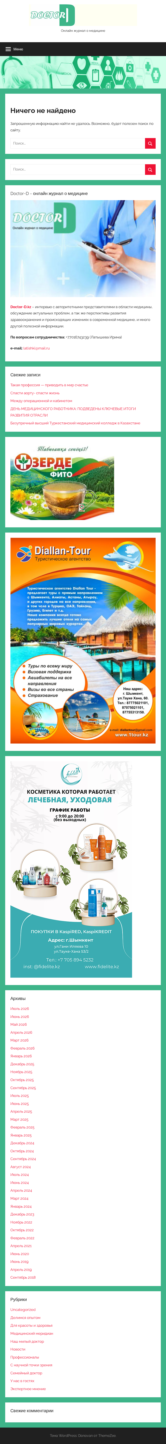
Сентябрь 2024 (23, 1159)
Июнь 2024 (19, 1182)
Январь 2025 (21, 1135)
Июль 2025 (19, 1095)
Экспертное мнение (28, 1389)
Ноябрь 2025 (21, 1072)
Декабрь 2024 (22, 1143)
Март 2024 (19, 1198)
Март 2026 (19, 1040)
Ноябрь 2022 (21, 1222)
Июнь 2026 (19, 1016)
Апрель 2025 (21, 1111)
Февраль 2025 (22, 1127)
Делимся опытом (25, 1317)
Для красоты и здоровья (31, 1325)
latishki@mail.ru (36, 348)
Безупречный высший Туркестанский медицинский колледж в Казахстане (75, 423)
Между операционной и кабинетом (41, 401)
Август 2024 (20, 1167)
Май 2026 (18, 1024)
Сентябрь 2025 (23, 1088)
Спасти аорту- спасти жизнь (34, 393)
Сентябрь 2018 (23, 1277)
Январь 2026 (21, 1056)
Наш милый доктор (27, 1341)
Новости (17, 1349)
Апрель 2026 (21, 1032)
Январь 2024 (21, 1206)
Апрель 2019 (21, 1269)
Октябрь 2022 (22, 1230)
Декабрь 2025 (22, 1064)
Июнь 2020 (19, 1254)
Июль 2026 (19, 1008)
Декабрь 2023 (22, 1214)
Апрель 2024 (21, 1190)
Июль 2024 (19, 1174)
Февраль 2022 (22, 1238)
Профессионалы (24, 1357)
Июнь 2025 (19, 1103)
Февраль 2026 (22, 1048)
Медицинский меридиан (31, 1333)
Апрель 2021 (21, 1246)
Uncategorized (23, 1309)
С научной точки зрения (31, 1365)
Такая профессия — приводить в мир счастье (49, 385)
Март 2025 (19, 1119)
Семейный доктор (26, 1373)
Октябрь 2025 (22, 1080)
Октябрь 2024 (22, 1151)
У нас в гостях (22, 1381)
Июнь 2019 (19, 1261)
